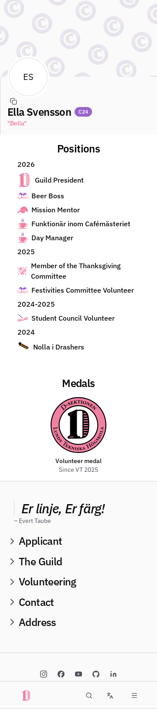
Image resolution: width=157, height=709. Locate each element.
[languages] (110, 695)
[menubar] (134, 695)
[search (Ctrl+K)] (89, 695)
